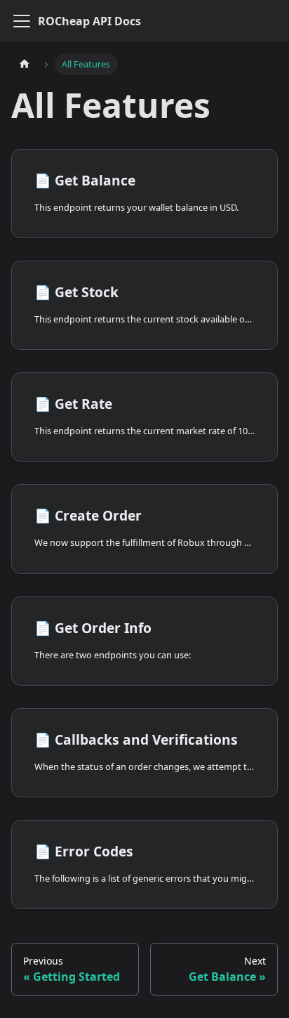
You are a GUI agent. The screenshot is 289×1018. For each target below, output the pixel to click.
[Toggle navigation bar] (21, 21)
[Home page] (24, 64)
